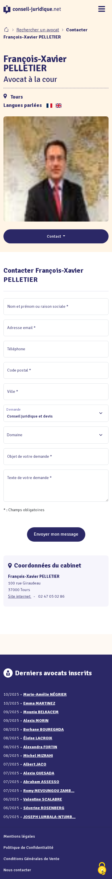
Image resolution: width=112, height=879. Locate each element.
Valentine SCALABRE (42, 799)
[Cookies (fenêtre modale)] (102, 869)
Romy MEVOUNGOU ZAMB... (48, 790)
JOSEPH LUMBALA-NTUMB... (49, 816)
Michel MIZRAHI (38, 755)
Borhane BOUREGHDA (43, 729)
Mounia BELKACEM (41, 711)
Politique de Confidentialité (28, 847)
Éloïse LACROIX (37, 738)
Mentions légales (19, 836)
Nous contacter (17, 869)
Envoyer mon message (56, 534)
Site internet (19, 596)
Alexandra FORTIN (40, 747)
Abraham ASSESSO (41, 781)
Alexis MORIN (36, 720)
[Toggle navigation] (102, 9)
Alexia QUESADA (38, 773)
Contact (54, 236)
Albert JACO (34, 764)
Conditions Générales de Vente (31, 858)
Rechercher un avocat (37, 30)
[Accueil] (6, 30)
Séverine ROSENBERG (43, 807)
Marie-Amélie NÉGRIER (45, 694)
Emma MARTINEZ (39, 703)
